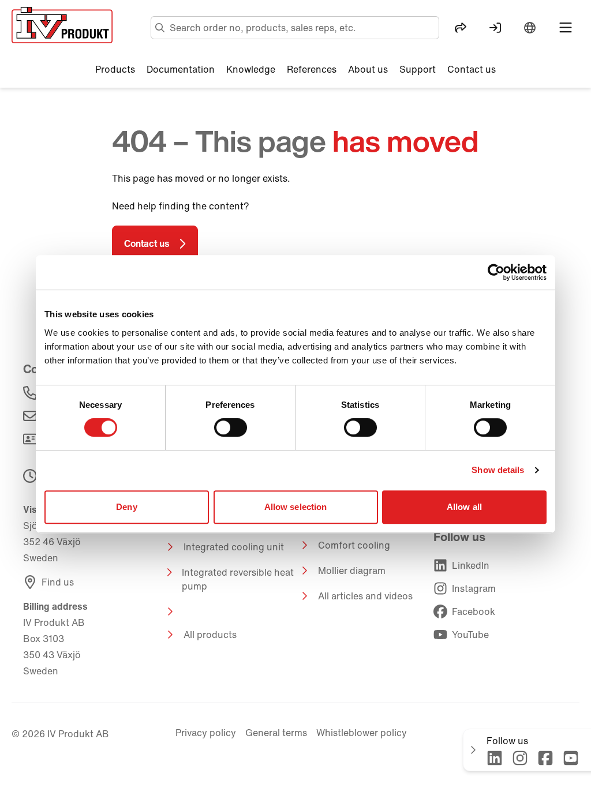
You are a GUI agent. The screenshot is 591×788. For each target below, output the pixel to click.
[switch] (230, 427)
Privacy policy (205, 733)
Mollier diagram (352, 570)
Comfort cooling (354, 545)
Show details (498, 470)
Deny (126, 507)
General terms (276, 733)
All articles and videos (365, 596)
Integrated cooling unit (234, 547)
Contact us (147, 243)
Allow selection (295, 507)
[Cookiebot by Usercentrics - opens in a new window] (496, 272)
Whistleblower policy (361, 733)
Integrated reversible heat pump (238, 579)
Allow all (464, 507)
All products (210, 634)
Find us (58, 582)
